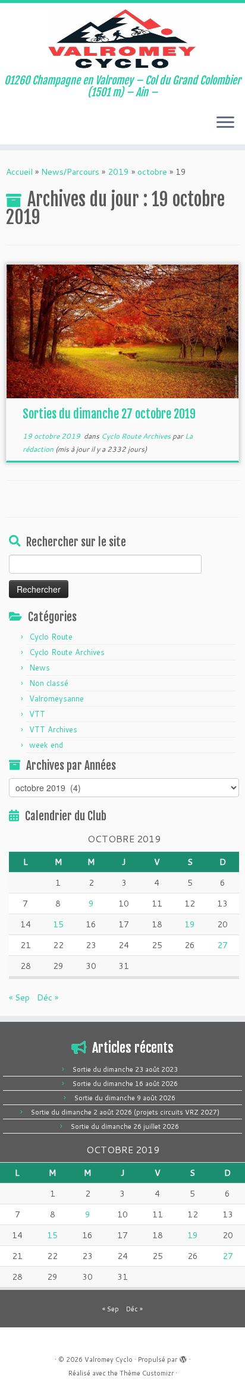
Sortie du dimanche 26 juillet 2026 (125, 1126)
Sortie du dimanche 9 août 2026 (124, 1098)
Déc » (47, 997)
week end (46, 744)
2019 (118, 172)
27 (222, 945)
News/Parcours (70, 172)
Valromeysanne (56, 698)
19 (189, 924)
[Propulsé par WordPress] (183, 1357)
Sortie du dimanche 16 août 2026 (125, 1083)
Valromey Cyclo (108, 1359)
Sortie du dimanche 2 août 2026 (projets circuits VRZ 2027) (125, 1112)
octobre (152, 172)
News (39, 667)
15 (58, 924)
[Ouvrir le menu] (225, 123)
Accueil (19, 172)
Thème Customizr (147, 1373)
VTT (37, 714)
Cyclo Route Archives (136, 436)
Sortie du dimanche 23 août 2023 (125, 1069)
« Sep (19, 997)
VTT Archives (53, 729)
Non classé (48, 683)
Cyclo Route (51, 636)
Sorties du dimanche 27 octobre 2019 (109, 414)
